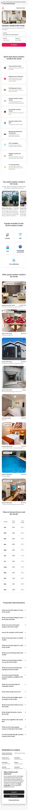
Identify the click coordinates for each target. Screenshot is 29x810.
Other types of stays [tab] (20, 753)
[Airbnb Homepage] (3, 8)
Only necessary (14, 796)
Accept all (13, 792)
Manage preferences (14, 800)
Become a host (20, 8)
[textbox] (8, 40)
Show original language (9, 3)
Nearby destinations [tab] (7, 753)
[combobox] (14, 35)
